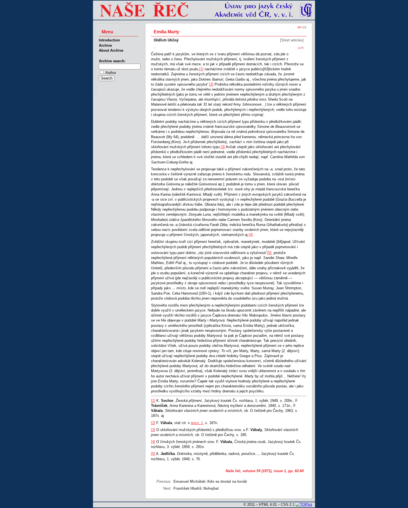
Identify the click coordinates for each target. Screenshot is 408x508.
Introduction (109, 40)
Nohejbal (211, 488)
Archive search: (112, 61)
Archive (105, 45)
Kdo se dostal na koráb (227, 481)
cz (304, 27)
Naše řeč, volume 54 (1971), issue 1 (256, 471)
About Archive (111, 50)
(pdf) (301, 47)
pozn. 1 (197, 423)
